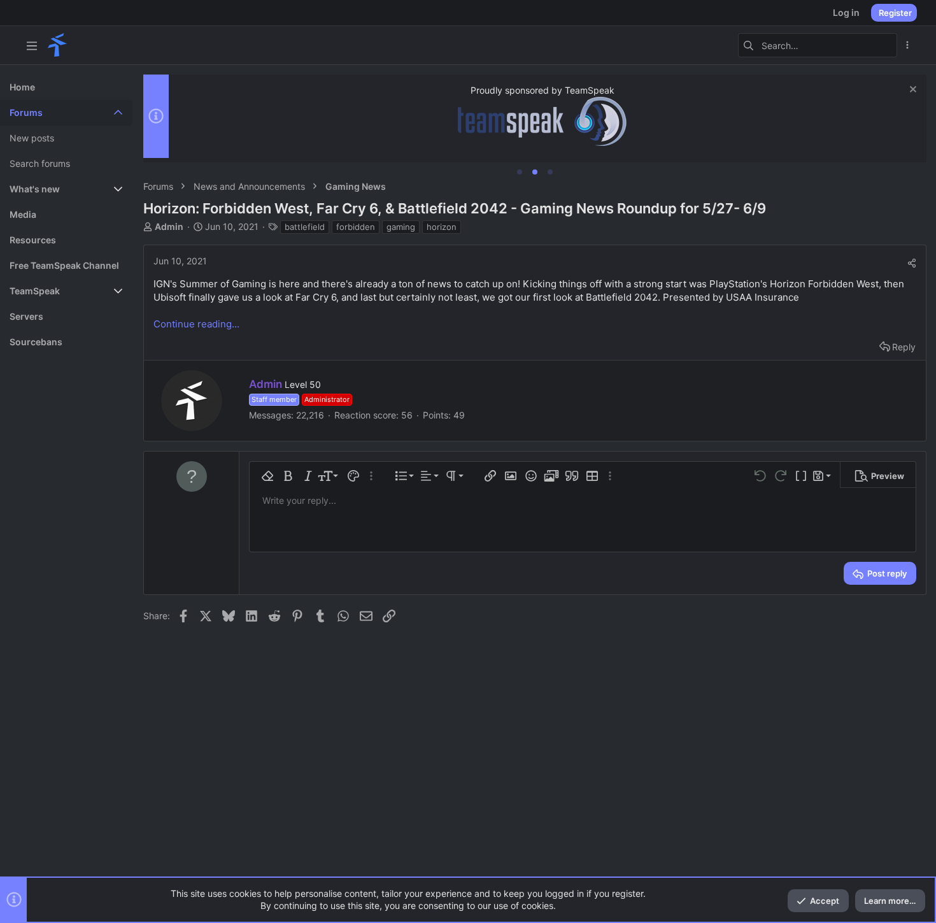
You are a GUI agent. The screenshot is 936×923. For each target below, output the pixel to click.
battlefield (305, 227)
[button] (32, 45)
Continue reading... (196, 324)
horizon (442, 227)
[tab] (519, 172)
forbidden (355, 227)
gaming (400, 227)
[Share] (912, 263)
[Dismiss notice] (911, 90)
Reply (904, 346)
